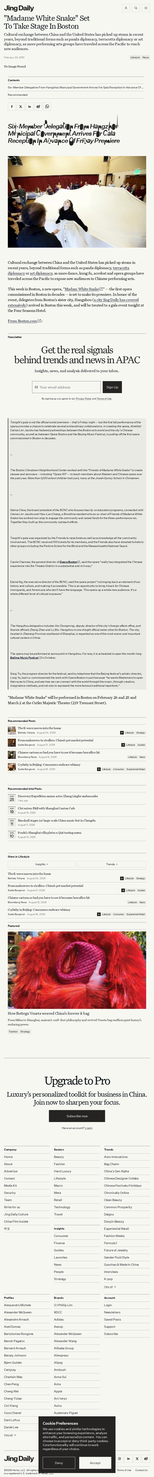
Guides (141, 744)
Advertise (10, 1171)
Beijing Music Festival (24, 657)
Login (88, 1128)
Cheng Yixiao (13, 1398)
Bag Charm (111, 1164)
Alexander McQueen (17, 1312)
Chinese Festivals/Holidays (123, 1185)
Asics (58, 1406)
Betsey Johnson (15, 1355)
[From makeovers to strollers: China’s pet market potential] (12, 743)
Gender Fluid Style (116, 1257)
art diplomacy (41, 273)
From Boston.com (22, 320)
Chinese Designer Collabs (121, 1178)
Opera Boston (68, 562)
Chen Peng (11, 1384)
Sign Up (112, 387)
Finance (59, 1243)
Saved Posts (112, 1319)
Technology (62, 1207)
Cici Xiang (11, 1406)
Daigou (109, 1214)
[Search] (136, 8)
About (8, 1164)
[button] (126, 8)
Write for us (12, 1207)
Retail (58, 1200)
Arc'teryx (60, 1398)
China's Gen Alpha (116, 1171)
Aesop (58, 1327)
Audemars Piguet (66, 1413)
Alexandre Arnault (16, 1319)
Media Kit (10, 1185)
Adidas (59, 1319)
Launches (60, 1257)
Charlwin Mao (13, 1377)
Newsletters (112, 1312)
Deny (59, 1463)
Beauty (59, 1157)
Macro (58, 1185)
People (58, 1272)
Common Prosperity (118, 1207)
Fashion (13, 1031)
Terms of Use (104, 398)
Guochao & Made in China (121, 1264)
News (146, 57)
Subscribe (111, 1334)
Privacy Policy (83, 398)
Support (110, 1327)
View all (108, 1286)
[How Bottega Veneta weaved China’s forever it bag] (77, 970)
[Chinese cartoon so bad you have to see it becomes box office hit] (12, 755)
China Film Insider (16, 1221)
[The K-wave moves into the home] (12, 731)
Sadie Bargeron (26, 744)
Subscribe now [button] (77, 1116)
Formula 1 (110, 1243)
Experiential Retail (136, 769)
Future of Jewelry (116, 1250)
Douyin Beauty (114, 1221)
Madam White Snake (82, 288)
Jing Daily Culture (16, 1214)
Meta (57, 1193)
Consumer (118, 769)
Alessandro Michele (17, 1305)
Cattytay (10, 1370)
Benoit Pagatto (14, 1341)
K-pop (108, 1279)
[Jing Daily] (19, 8)
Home (8, 1157)
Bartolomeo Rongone (18, 1334)
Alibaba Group (64, 1348)
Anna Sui (60, 1377)
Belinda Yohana (26, 732)
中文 (7, 1229)
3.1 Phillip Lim (63, 1305)
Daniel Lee (11, 1427)
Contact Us (141, 1470)
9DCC (58, 1312)
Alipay (58, 1362)
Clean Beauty (113, 1200)
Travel (58, 1214)
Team (8, 1200)
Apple (58, 1391)
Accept (95, 1463)
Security (10, 1193)
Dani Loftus (12, 1420)
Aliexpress (61, 1355)
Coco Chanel (12, 1413)
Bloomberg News (27, 756)
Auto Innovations (116, 1157)
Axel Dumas (12, 1327)
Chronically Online (116, 1193)
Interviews (111, 1272)
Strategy (140, 732)
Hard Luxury (62, 1171)
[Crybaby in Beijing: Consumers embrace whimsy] (12, 767)
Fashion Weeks (114, 1236)
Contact (9, 1178)
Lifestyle (135, 57)
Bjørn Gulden (13, 1362)
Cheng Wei (11, 1391)
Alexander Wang (65, 1341)
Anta (57, 1384)
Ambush (60, 1370)
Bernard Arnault (15, 1348)
